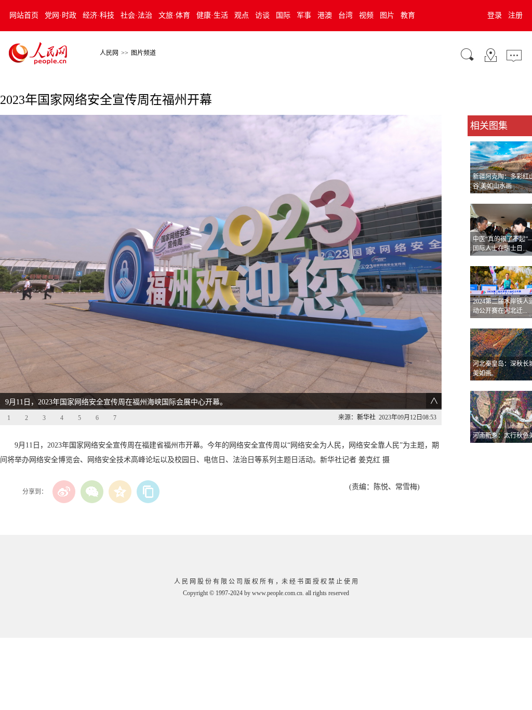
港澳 (324, 15)
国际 (283, 15)
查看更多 (482, 453)
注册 (515, 15)
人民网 (109, 53)
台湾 (345, 15)
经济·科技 (98, 15)
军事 (304, 15)
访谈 (262, 15)
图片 (387, 15)
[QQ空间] (120, 491)
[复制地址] (148, 491)
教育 (408, 15)
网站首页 (23, 15)
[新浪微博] (63, 491)
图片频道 (143, 53)
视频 (366, 15)
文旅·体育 (174, 15)
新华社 (366, 417)
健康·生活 (212, 15)
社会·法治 (136, 15)
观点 (241, 15)
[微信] (92, 491)
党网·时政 (60, 15)
